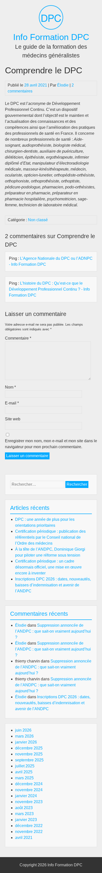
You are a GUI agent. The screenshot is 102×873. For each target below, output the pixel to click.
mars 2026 (24, 736)
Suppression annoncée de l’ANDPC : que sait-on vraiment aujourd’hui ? (53, 631)
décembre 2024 (29, 784)
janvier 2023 (26, 820)
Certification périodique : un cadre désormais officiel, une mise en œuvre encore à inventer (48, 567)
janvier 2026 (26, 742)
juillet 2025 (24, 766)
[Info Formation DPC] (51, 28)
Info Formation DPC (51, 37)
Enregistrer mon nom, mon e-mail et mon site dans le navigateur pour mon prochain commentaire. (51, 444)
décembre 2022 (29, 826)
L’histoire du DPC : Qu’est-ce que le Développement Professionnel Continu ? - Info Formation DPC (49, 289)
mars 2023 (24, 814)
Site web (12, 419)
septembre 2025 (29, 760)
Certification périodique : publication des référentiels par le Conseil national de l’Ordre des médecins (50, 537)
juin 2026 (23, 730)
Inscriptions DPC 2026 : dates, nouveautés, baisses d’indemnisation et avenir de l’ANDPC (53, 585)
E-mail (12, 403)
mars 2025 (24, 778)
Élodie (63, 85)
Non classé (38, 220)
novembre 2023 (29, 802)
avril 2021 (23, 837)
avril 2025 (23, 772)
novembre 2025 (29, 754)
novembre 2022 (29, 831)
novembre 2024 (29, 790)
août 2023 (24, 808)
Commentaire (18, 338)
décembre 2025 (29, 748)
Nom (10, 387)
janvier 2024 (26, 796)
